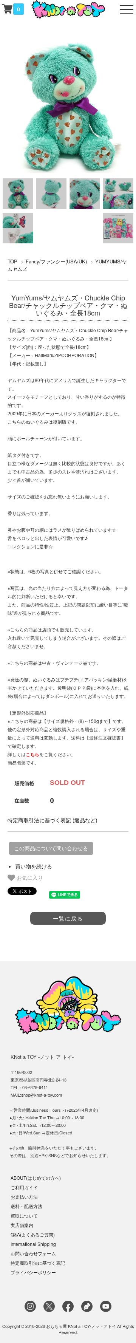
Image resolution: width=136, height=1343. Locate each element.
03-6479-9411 (35, 1087)
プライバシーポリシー (33, 1272)
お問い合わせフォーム (33, 1253)
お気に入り (29, 877)
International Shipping (33, 1244)
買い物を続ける (33, 866)
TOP (12, 261)
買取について (24, 1215)
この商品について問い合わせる (51, 848)
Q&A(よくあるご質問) (33, 1234)
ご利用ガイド (24, 1187)
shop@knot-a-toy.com (41, 1095)
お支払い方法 (24, 1196)
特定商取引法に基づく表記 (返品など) (52, 820)
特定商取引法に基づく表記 (38, 1262)
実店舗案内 (22, 1225)
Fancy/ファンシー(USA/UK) (56, 261)
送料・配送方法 (26, 1206)
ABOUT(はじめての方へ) (36, 1177)
